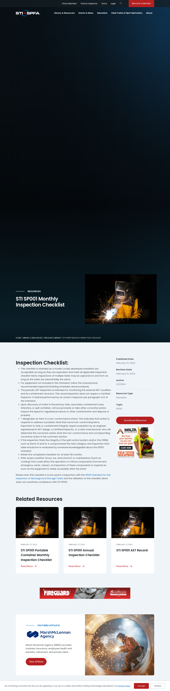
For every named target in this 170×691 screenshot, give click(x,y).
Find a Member (69, 3)
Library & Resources (64, 13)
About (149, 13)
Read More (27, 566)
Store (104, 3)
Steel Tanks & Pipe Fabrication (126, 13)
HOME (18, 337)
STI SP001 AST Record (132, 550)
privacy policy (124, 686)
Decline (157, 686)
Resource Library (52, 337)
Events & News (86, 13)
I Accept (141, 686)
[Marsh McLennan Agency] (50, 634)
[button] (120, 3)
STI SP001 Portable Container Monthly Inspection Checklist (36, 555)
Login (113, 3)
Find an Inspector (89, 3)
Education (102, 13)
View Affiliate (36, 661)
